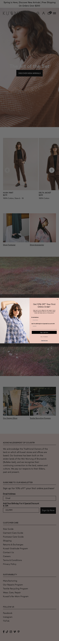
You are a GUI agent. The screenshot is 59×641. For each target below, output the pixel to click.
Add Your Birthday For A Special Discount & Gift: (43, 323)
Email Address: (35, 317)
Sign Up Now (44, 332)
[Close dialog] (57, 299)
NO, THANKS (44, 336)
